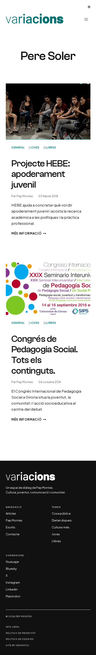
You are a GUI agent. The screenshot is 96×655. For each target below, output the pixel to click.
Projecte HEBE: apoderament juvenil (40, 174)
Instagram (13, 582)
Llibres (50, 147)
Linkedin (12, 589)
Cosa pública (61, 513)
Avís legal (13, 627)
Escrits (10, 527)
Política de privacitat (21, 633)
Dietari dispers (62, 520)
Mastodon (13, 596)
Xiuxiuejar (12, 562)
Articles (11, 513)
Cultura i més (60, 527)
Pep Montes (25, 196)
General (18, 147)
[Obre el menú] (86, 19)
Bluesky (11, 568)
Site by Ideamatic (17, 645)
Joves (35, 147)
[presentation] (48, 111)
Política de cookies (20, 639)
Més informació (28, 233)
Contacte (12, 534)
